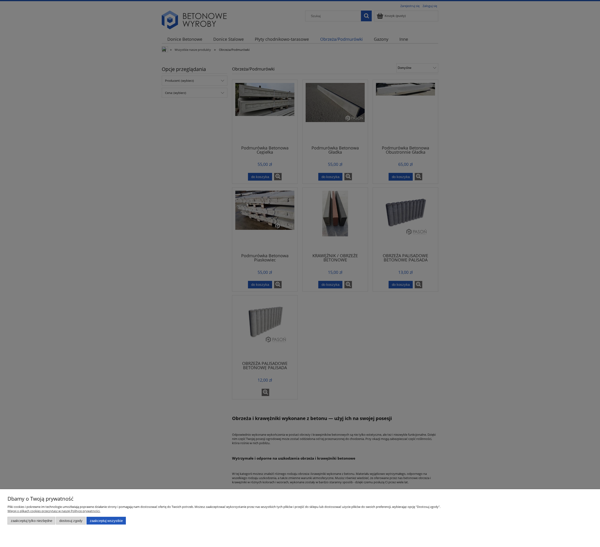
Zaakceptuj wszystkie (106, 521)
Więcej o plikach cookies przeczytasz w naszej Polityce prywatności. (54, 511)
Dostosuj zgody (70, 521)
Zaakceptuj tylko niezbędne (31, 521)
